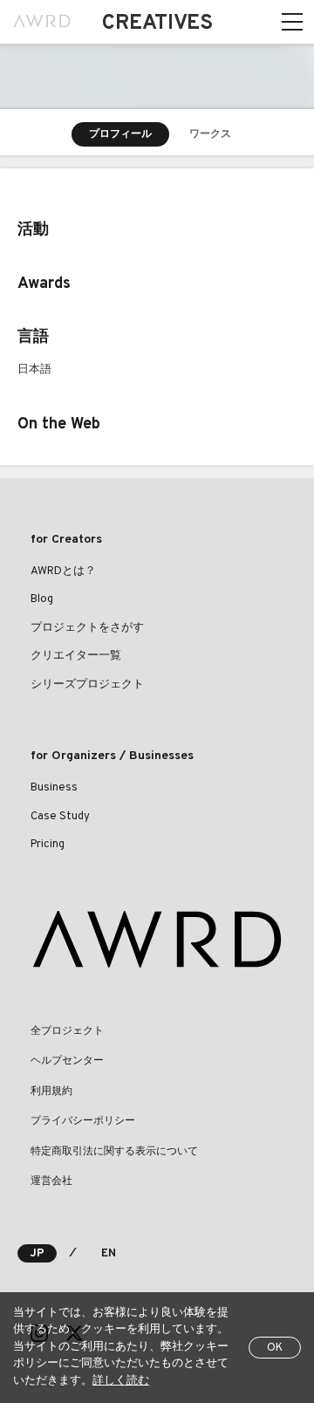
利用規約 (51, 1091)
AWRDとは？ (63, 571)
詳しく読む (120, 1381)
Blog (42, 599)
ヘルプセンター (67, 1061)
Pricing (48, 845)
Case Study (60, 817)
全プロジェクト (67, 1031)
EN (108, 1254)
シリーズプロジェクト (87, 685)
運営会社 (51, 1181)
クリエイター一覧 (76, 656)
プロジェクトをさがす (87, 628)
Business (54, 788)
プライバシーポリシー (83, 1121)
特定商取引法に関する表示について (114, 1152)
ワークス (210, 134)
